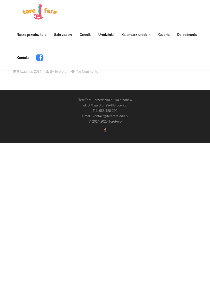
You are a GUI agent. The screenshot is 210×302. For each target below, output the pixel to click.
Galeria (164, 35)
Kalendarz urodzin (136, 35)
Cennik (85, 35)
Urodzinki (106, 35)
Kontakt (23, 58)
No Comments (87, 71)
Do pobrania (187, 35)
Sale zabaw (63, 35)
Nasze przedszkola (31, 35)
